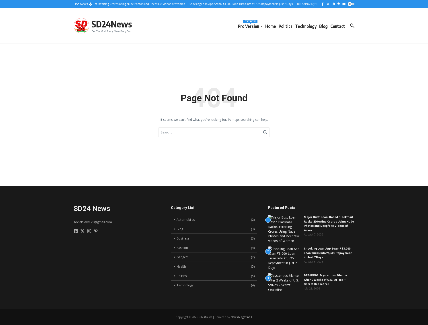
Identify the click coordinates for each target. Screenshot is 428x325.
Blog (323, 26)
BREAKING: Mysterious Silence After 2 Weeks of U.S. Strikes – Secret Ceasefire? (325, 280)
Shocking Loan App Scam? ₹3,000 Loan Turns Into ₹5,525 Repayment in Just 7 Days (328, 253)
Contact (337, 26)
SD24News (111, 23)
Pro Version (248, 25)
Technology (306, 26)
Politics (285, 26)
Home (270, 26)
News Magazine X (242, 317)
